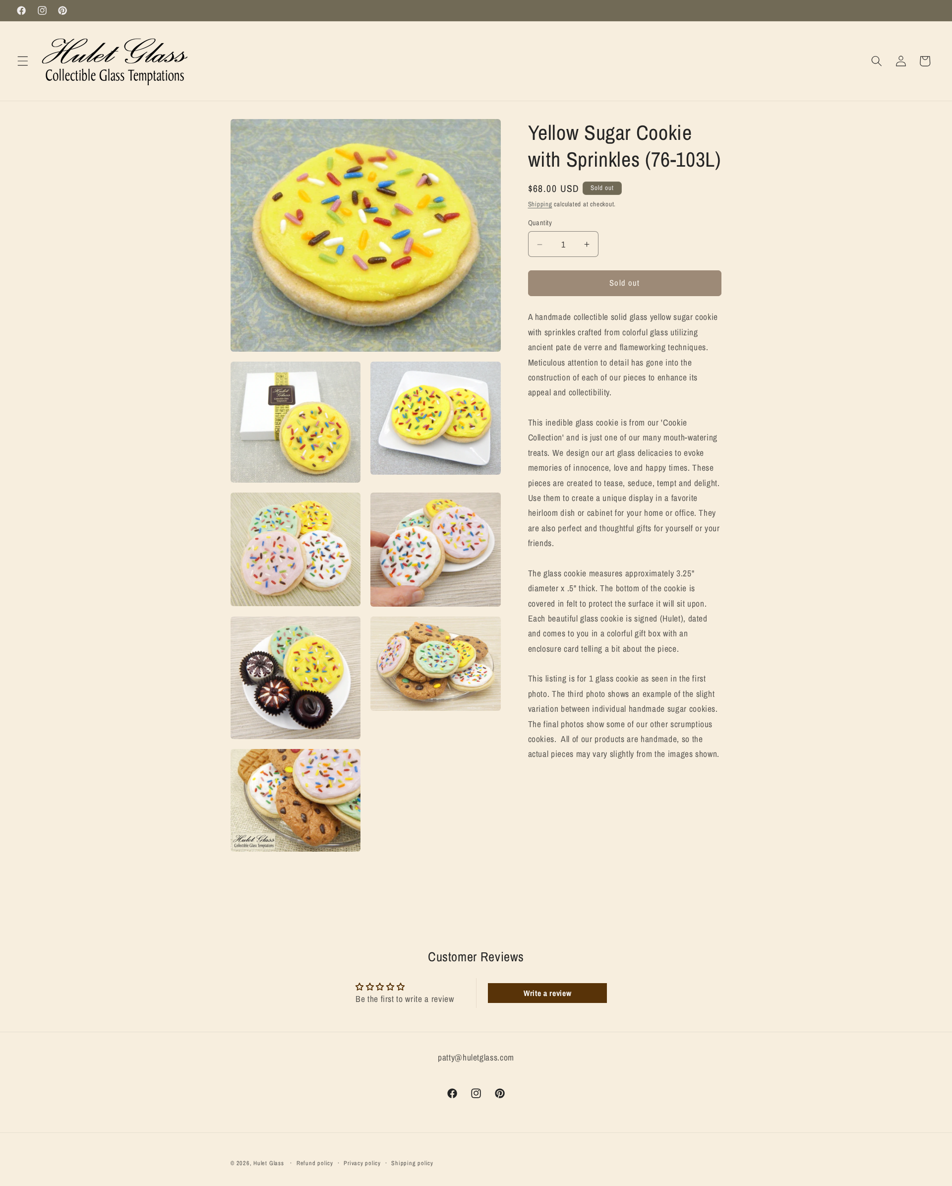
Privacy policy (362, 1163)
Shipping (540, 203)
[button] (23, 61)
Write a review (547, 993)
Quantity (540, 222)
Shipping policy (412, 1163)
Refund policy (315, 1163)
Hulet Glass (268, 1163)
